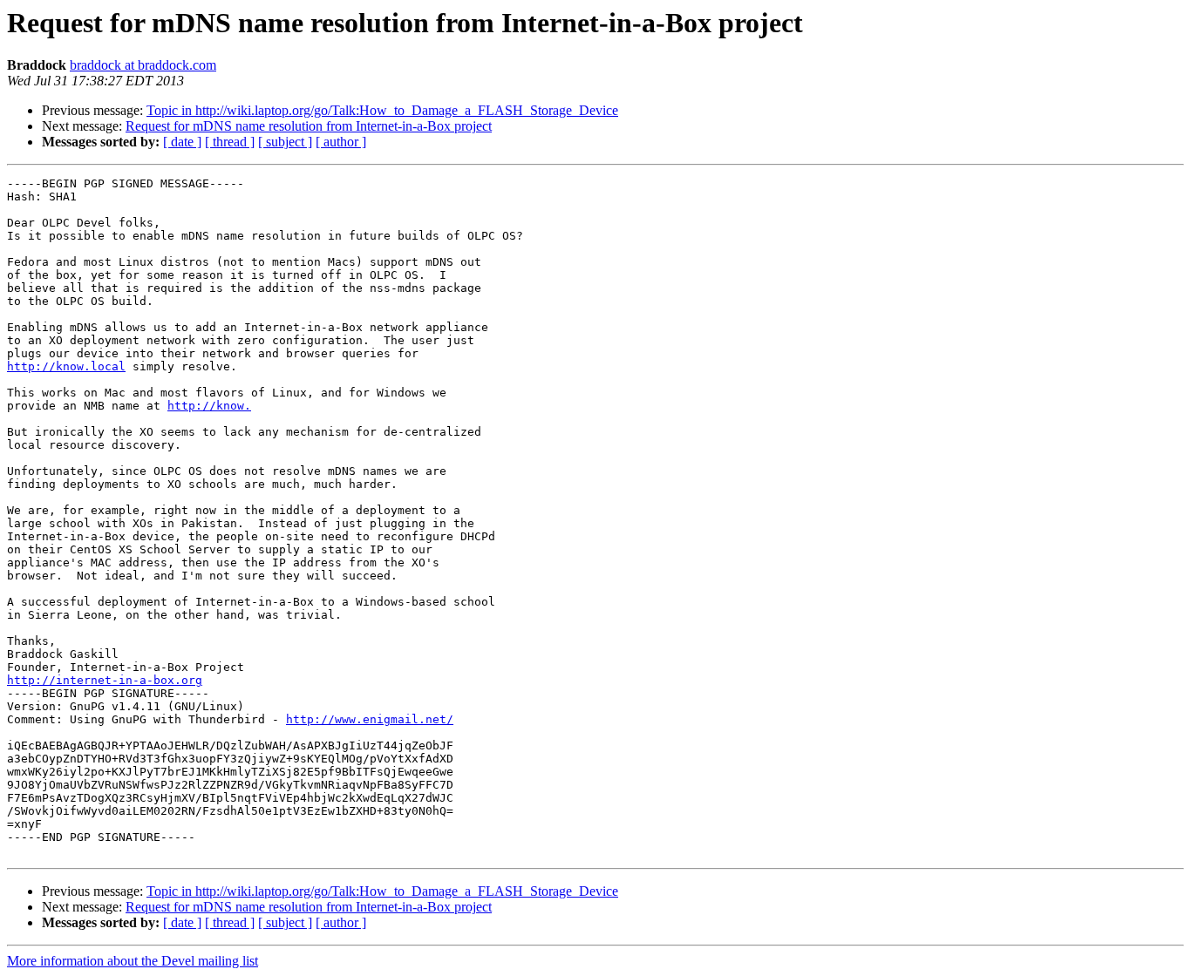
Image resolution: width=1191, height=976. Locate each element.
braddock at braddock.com (143, 65)
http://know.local (66, 366)
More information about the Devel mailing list (132, 960)
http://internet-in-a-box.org (104, 680)
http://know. (209, 405)
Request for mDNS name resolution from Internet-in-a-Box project (309, 126)
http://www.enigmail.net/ (369, 719)
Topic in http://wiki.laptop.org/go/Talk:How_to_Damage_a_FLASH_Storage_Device (382, 110)
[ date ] (182, 141)
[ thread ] (230, 141)
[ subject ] (285, 141)
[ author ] (341, 141)
